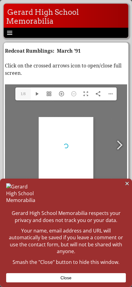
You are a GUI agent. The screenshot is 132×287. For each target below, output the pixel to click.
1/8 (23, 94)
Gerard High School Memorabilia (42, 17)
